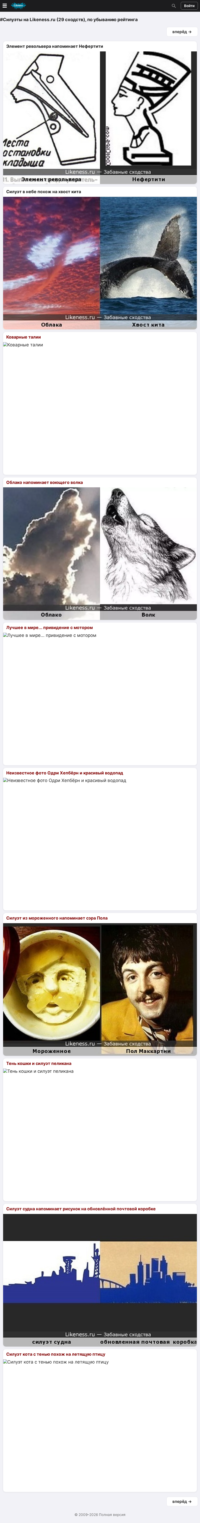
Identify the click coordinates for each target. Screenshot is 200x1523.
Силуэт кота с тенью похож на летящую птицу (55, 1354)
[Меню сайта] (14, 6)
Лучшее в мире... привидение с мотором (49, 627)
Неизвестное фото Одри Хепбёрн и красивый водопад (64, 772)
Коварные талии (23, 337)
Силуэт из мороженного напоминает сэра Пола (57, 918)
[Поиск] (173, 5)
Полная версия (112, 1515)
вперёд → (182, 31)
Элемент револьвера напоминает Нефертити (54, 46)
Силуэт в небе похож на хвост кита (43, 191)
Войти (189, 6)
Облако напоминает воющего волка (44, 482)
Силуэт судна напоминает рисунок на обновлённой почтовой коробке (81, 1208)
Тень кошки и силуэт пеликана (38, 1063)
